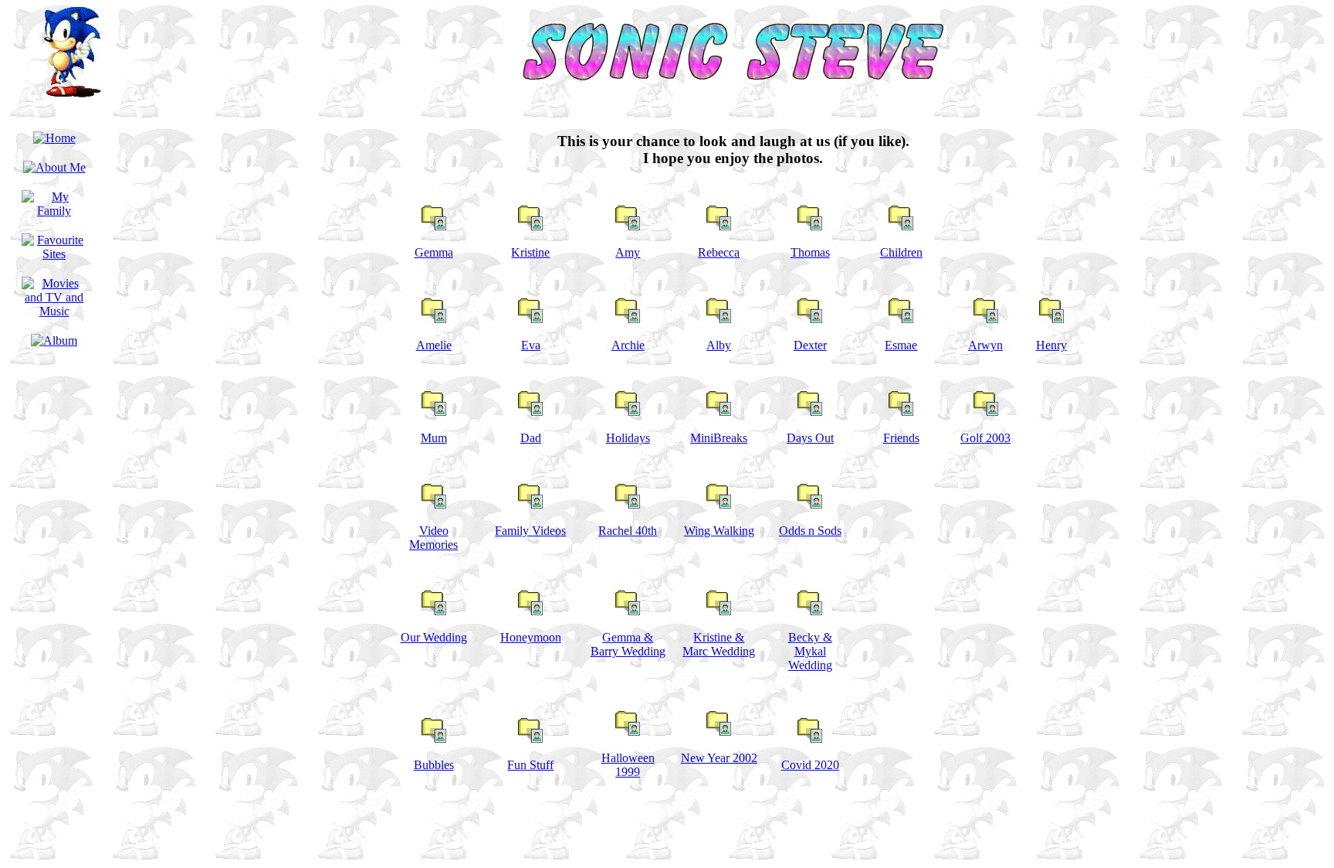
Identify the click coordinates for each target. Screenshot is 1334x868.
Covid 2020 (810, 764)
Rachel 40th (627, 530)
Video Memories (433, 537)
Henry (1051, 345)
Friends (901, 437)
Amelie (434, 345)
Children (901, 252)
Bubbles (434, 764)
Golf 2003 (985, 437)
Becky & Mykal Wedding (810, 651)
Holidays (628, 437)
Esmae (901, 345)
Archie (628, 345)
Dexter (810, 345)
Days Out (810, 437)
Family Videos (530, 530)
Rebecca (719, 252)
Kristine (530, 252)
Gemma (434, 252)
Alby (718, 345)
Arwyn (985, 345)
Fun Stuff (530, 764)
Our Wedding (434, 637)
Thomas (810, 252)
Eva (530, 345)
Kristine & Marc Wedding (718, 644)
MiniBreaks (718, 437)
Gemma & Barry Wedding (628, 644)
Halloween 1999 (628, 764)
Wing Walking (719, 530)
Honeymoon (530, 637)
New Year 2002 (719, 757)
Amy (627, 252)
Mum (434, 437)
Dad (530, 437)
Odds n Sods (810, 530)
